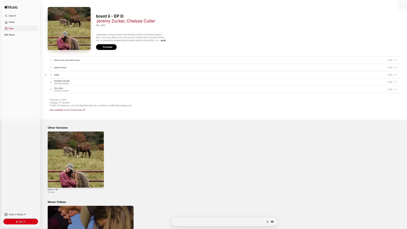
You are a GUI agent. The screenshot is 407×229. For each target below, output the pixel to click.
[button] (20, 15)
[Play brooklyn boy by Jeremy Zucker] (51, 82)
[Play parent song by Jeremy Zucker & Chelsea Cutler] (51, 67)
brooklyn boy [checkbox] (60, 81)
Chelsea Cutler (141, 20)
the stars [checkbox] (58, 88)
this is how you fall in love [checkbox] (67, 60)
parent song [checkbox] (60, 67)
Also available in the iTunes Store (66, 110)
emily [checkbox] (56, 74)
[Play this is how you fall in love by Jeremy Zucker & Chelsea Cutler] (51, 60)
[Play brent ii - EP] (51, 183)
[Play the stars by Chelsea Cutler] (51, 89)
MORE (163, 40)
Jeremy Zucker (110, 20)
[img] (11, 7)
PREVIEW (388, 60)
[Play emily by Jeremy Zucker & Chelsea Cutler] (51, 74)
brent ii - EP (53, 133)
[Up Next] (267, 221)
